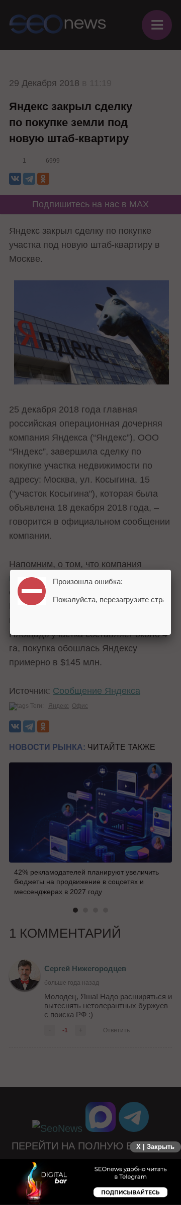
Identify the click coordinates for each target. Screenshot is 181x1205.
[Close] (171, 570)
